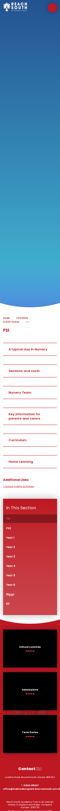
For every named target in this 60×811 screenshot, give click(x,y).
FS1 (27, 321)
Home (6, 318)
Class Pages (11, 321)
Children (22, 318)
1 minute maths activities (18, 486)
